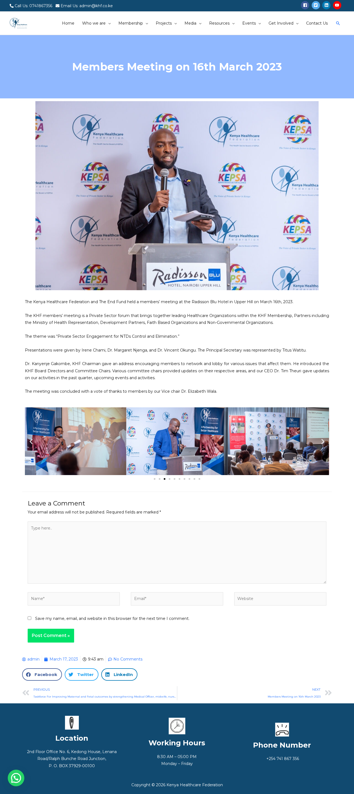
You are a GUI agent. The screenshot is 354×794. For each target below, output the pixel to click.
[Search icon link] (337, 23)
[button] (31, 441)
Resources (219, 23)
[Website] (280, 600)
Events (249, 23)
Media (190, 23)
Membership (130, 23)
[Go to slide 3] (164, 479)
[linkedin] (327, 5)
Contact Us (317, 23)
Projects (164, 23)
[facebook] (306, 5)
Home (68, 23)
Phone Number (282, 745)
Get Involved (281, 23)
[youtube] (338, 5)
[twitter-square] (316, 5)
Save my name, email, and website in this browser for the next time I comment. (112, 618)
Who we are (94, 23)
